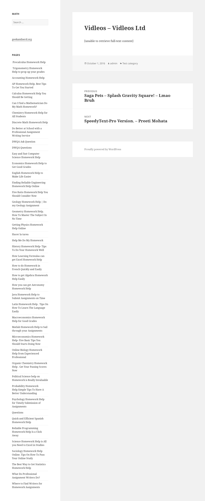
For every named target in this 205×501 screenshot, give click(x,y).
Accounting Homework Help (28, 77)
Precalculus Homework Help (29, 62)
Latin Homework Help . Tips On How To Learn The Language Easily (30, 307)
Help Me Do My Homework (27, 240)
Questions (17, 412)
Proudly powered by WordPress (102, 149)
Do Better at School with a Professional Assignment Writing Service (27, 132)
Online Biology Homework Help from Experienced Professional (27, 353)
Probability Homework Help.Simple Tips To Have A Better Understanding (28, 389)
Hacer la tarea (20, 234)
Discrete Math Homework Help (30, 122)
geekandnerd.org (22, 39)
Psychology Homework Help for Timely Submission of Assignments (28, 403)
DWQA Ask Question (23, 141)
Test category (130, 63)
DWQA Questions (22, 147)
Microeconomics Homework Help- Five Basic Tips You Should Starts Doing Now (28, 340)
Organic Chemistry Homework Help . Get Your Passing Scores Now (29, 366)
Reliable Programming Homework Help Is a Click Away (27, 432)
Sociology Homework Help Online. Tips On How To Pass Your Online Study (28, 454)
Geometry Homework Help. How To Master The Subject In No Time (29, 215)
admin (113, 63)
